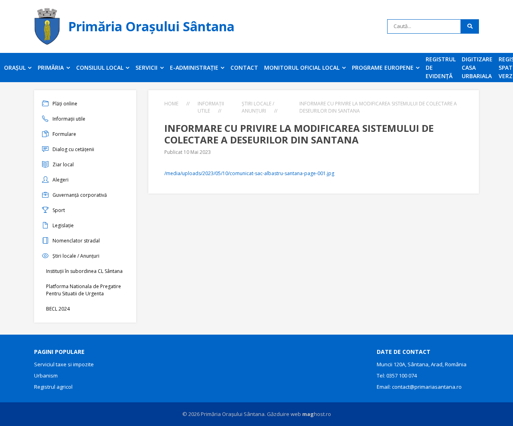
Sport (59, 210)
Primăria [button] (51, 67)
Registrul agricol (53, 386)
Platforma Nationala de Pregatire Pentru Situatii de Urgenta (83, 290)
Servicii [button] (147, 67)
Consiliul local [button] (100, 67)
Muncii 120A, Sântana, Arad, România (422, 364)
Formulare (64, 134)
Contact (244, 67)
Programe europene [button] (383, 67)
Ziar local (63, 164)
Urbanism (46, 375)
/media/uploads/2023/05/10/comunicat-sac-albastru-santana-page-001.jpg (249, 173)
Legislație (63, 225)
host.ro (316, 414)
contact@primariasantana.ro (427, 386)
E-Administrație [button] (195, 67)
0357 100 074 (401, 375)
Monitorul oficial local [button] (302, 67)
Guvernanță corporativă (80, 195)
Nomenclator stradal (76, 240)
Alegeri (61, 179)
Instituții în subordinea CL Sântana (84, 271)
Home (171, 103)
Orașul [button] (15, 67)
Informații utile (69, 118)
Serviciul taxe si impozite (64, 364)
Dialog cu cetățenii (73, 149)
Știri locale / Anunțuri (76, 255)
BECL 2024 (58, 308)
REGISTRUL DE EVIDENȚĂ (441, 67)
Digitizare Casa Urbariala (477, 67)
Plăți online (65, 103)
